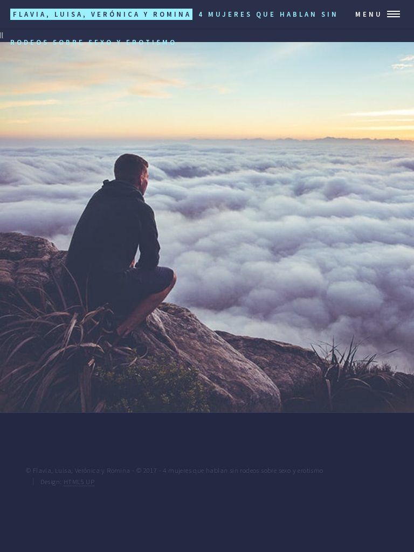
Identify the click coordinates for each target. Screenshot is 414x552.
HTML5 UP (79, 481)
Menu (369, 14)
